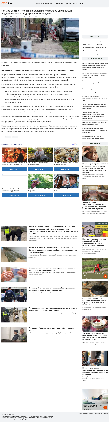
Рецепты (85, 50)
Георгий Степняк (11, 16)
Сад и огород (100, 50)
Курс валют (99, 54)
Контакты (85, 413)
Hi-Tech (81, 3)
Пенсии (85, 41)
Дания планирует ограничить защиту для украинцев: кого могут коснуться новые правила (94, 106)
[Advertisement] (40, 211)
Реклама (91, 413)
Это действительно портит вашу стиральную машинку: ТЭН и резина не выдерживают (94, 130)
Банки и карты (87, 44)
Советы (85, 54)
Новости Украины (42, 3)
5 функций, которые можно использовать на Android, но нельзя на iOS (94, 98)
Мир (51, 3)
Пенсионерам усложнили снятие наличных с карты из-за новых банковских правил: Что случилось (93, 91)
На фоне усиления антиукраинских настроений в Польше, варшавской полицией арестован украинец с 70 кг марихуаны (53, 250)
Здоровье (68, 3)
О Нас (80, 413)
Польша (15, 136)
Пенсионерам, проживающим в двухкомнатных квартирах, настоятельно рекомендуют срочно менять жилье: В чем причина (95, 168)
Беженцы (99, 41)
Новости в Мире (22, 16)
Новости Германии (88, 47)
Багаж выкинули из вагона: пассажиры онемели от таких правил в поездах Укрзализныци (94, 75)
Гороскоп (99, 44)
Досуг (75, 3)
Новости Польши (101, 47)
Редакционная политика (101, 413)
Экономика (59, 3)
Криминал (8, 136)
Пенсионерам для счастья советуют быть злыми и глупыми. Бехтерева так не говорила (94, 83)
